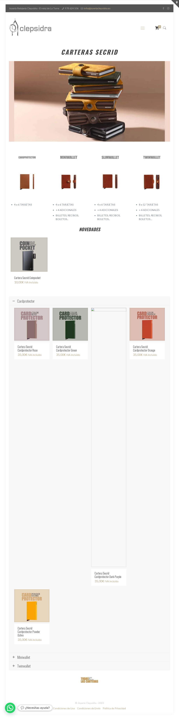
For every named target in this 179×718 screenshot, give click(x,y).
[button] (10, 708)
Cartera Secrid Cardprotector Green (66, 348)
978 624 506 (71, 8)
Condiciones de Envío (89, 708)
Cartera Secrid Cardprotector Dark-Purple (108, 575)
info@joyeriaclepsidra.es (97, 8)
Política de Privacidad (114, 708)
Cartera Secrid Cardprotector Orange (144, 348)
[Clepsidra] (30, 28)
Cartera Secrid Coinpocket (27, 278)
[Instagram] (168, 8)
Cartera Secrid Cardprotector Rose (28, 348)
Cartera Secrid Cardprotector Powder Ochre (29, 631)
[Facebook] (163, 8)
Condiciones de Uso (64, 708)
